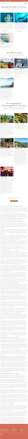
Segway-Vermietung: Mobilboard (6, 75)
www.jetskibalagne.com (5, 30)
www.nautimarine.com (5, 29)
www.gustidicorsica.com (19, 165)
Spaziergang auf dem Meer (14, 253)
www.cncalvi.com (4, 31)
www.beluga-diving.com (19, 31)
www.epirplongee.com (18, 30)
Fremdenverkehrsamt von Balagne (6, 99)
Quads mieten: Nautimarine (5, 74)
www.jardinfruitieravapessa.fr (20, 130)
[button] (25, 3)
